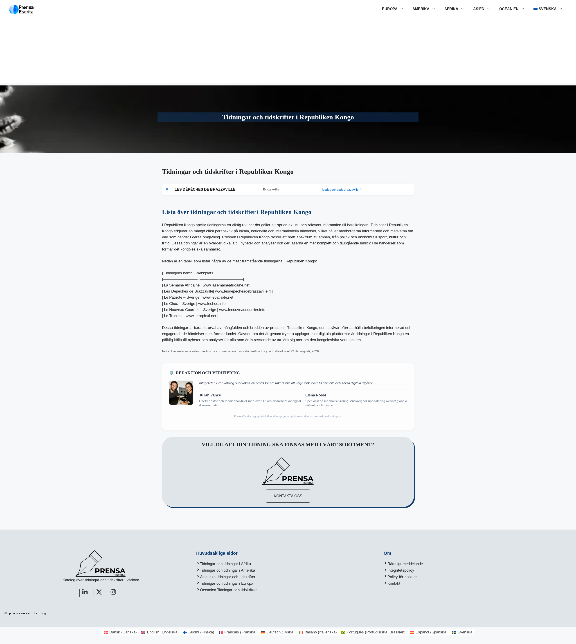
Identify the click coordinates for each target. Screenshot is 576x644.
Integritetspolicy (400, 570)
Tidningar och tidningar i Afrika (225, 564)
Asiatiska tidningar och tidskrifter (227, 577)
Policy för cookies (402, 577)
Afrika (451, 9)
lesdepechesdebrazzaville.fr (342, 189)
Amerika (421, 9)
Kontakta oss (288, 496)
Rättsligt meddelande (405, 564)
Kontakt (393, 583)
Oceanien (509, 9)
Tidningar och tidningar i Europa (226, 583)
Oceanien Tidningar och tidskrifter (228, 590)
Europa (390, 9)
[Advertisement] (288, 51)
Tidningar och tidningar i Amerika (227, 570)
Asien (478, 9)
